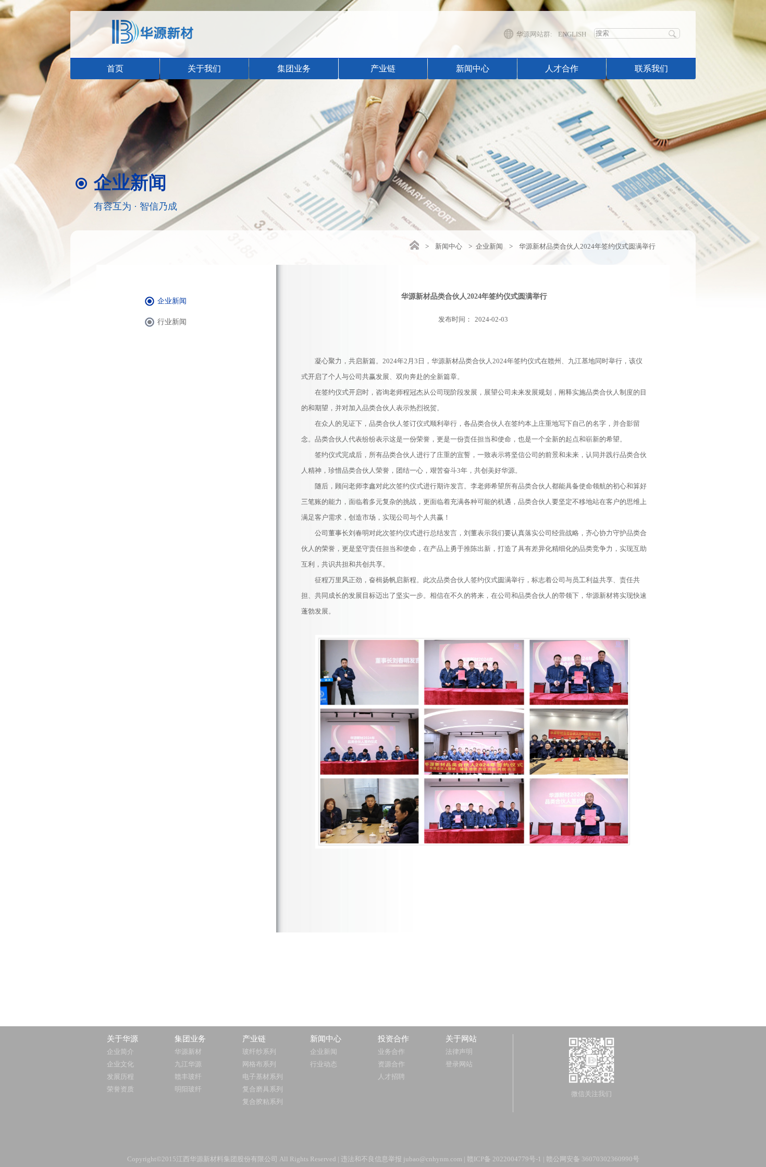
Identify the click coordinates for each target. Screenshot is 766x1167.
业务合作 (391, 1051)
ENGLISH (572, 34)
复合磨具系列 (262, 1089)
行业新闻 (172, 322)
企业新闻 (489, 246)
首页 (115, 68)
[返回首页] (414, 245)
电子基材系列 (262, 1076)
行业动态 (323, 1064)
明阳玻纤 (188, 1089)
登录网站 (459, 1064)
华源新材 (188, 1051)
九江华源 (188, 1064)
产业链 (383, 68)
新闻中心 (472, 68)
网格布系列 (259, 1064)
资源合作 (391, 1064)
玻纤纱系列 (259, 1051)
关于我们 (204, 68)
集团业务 (294, 68)
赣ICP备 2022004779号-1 (504, 1159)
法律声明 (459, 1051)
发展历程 (120, 1076)
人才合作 (561, 68)
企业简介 (120, 1051)
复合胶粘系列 (262, 1101)
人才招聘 (391, 1076)
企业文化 (120, 1064)
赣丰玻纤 (188, 1076)
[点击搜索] (672, 33)
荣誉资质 (120, 1089)
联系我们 (651, 68)
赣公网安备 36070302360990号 (592, 1159)
